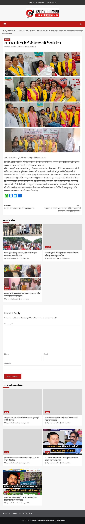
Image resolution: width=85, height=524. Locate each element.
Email (46, 354)
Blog (6, 412)
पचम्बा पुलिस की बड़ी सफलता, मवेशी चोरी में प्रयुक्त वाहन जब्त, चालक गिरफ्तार (20, 254)
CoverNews (49, 520)
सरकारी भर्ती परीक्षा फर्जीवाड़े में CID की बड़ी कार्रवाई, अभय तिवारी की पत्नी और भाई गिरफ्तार (20, 499)
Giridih (7, 40)
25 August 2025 (25, 258)
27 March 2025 (66, 258)
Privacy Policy (51, 2)
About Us (30, 2)
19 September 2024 (27, 47)
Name (6, 354)
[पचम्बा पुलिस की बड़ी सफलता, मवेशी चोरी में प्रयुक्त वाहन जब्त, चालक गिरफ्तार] (22, 237)
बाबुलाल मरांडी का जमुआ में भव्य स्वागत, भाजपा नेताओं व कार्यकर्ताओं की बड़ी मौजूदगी (22, 294)
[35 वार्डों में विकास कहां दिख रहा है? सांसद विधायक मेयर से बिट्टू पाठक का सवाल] (62, 402)
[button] (5, 24)
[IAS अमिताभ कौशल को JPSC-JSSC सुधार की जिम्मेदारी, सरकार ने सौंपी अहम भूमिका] (62, 442)
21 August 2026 (25, 423)
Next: (62, 208)
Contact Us (40, 2)
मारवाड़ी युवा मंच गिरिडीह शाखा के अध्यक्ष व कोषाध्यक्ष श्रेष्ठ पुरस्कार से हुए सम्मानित (61, 254)
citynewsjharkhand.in (12, 47)
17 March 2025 (25, 299)
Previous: (19, 206)
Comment (8, 324)
